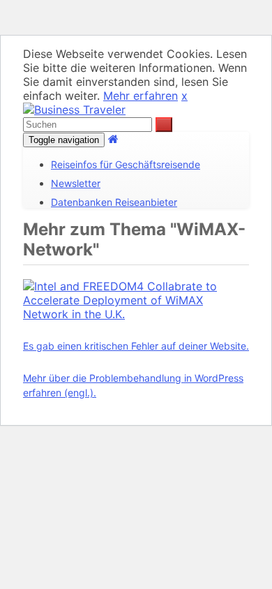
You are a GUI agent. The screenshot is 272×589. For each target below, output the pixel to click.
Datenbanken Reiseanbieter (114, 202)
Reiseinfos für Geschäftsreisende (125, 164)
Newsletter (75, 183)
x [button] (184, 96)
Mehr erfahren (140, 96)
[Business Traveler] (74, 110)
